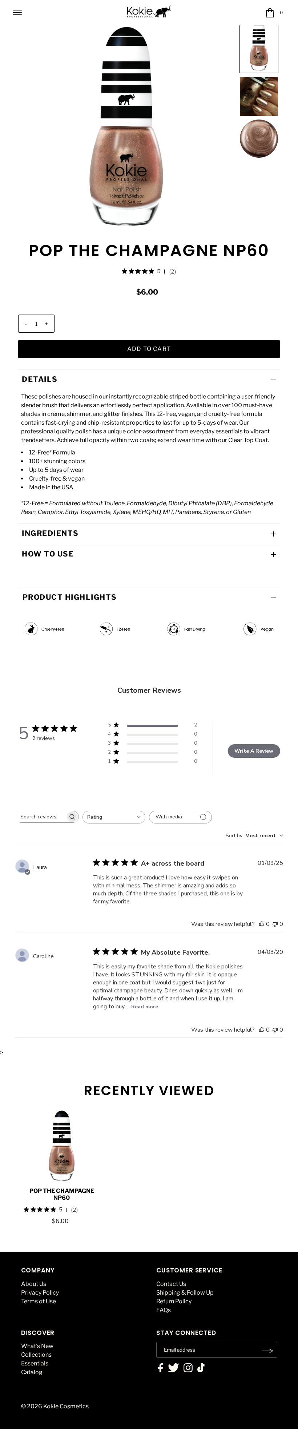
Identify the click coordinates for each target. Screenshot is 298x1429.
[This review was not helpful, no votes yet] (275, 924)
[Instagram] (188, 1368)
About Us (33, 1283)
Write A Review (253, 751)
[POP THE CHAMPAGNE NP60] (62, 1146)
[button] (258, 45)
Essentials (34, 1363)
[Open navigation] (17, 13)
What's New (37, 1346)
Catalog (32, 1372)
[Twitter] (173, 1368)
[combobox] (113, 817)
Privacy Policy (40, 1292)
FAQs (163, 1310)
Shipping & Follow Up (185, 1292)
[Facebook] (160, 1368)
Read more (144, 1006)
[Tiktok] (201, 1368)
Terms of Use (38, 1301)
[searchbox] (40, 816)
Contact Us (171, 1283)
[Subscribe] (268, 1351)
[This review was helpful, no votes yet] (261, 924)
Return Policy (174, 1301)
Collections (36, 1354)
